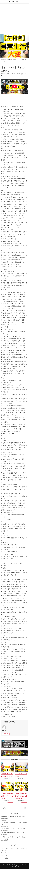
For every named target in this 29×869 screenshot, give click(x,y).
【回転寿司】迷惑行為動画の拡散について (12, 833)
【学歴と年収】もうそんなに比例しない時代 (13, 829)
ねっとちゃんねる (14, 2)
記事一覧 (6, 734)
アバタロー (4, 855)
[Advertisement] (14, 18)
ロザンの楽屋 (5, 75)
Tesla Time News (6, 853)
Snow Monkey (7, 865)
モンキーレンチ (21, 865)
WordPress (18, 867)
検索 (25, 808)
